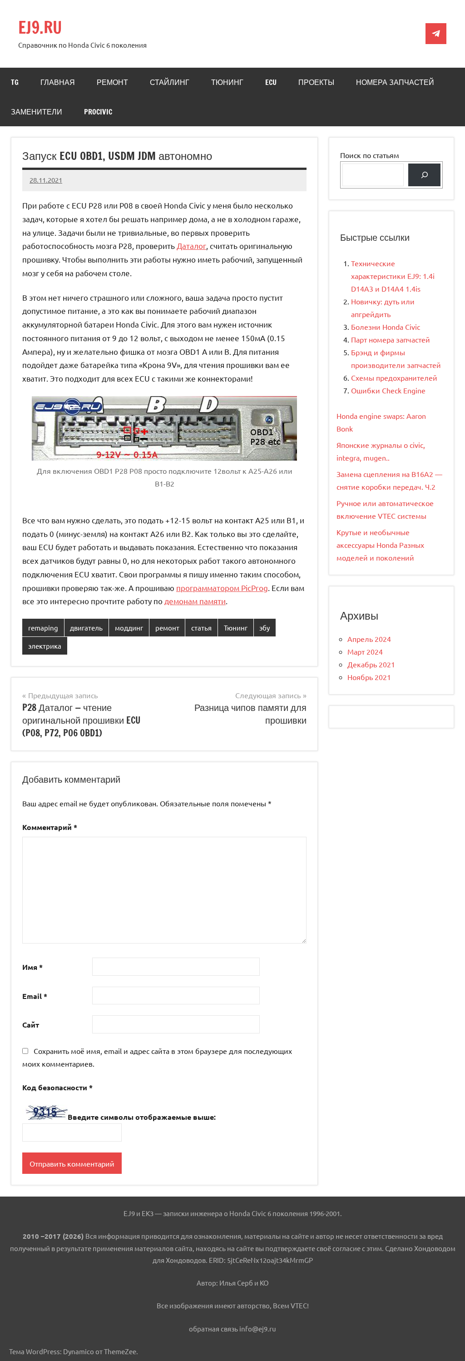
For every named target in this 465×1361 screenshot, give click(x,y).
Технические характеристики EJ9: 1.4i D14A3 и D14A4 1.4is (393, 275)
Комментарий (49, 827)
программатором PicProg (222, 587)
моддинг (129, 627)
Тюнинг (227, 82)
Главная (57, 82)
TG (15, 82)
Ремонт (112, 82)
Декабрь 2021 (371, 664)
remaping (43, 627)
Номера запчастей (395, 82)
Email (34, 996)
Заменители (36, 112)
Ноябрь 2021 (369, 676)
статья (201, 627)
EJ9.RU (40, 27)
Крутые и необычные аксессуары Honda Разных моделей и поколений (380, 544)
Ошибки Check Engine (388, 390)
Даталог (191, 245)
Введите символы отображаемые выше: (142, 1117)
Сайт (30, 1024)
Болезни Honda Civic (385, 326)
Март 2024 (365, 651)
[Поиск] (424, 175)
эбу (264, 627)
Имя (32, 967)
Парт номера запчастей (390, 339)
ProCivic (98, 112)
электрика (44, 645)
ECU (271, 82)
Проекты (316, 82)
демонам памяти (195, 601)
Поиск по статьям (369, 154)
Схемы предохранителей (394, 377)
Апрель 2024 (369, 638)
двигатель (86, 627)
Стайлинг (169, 82)
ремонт (167, 627)
